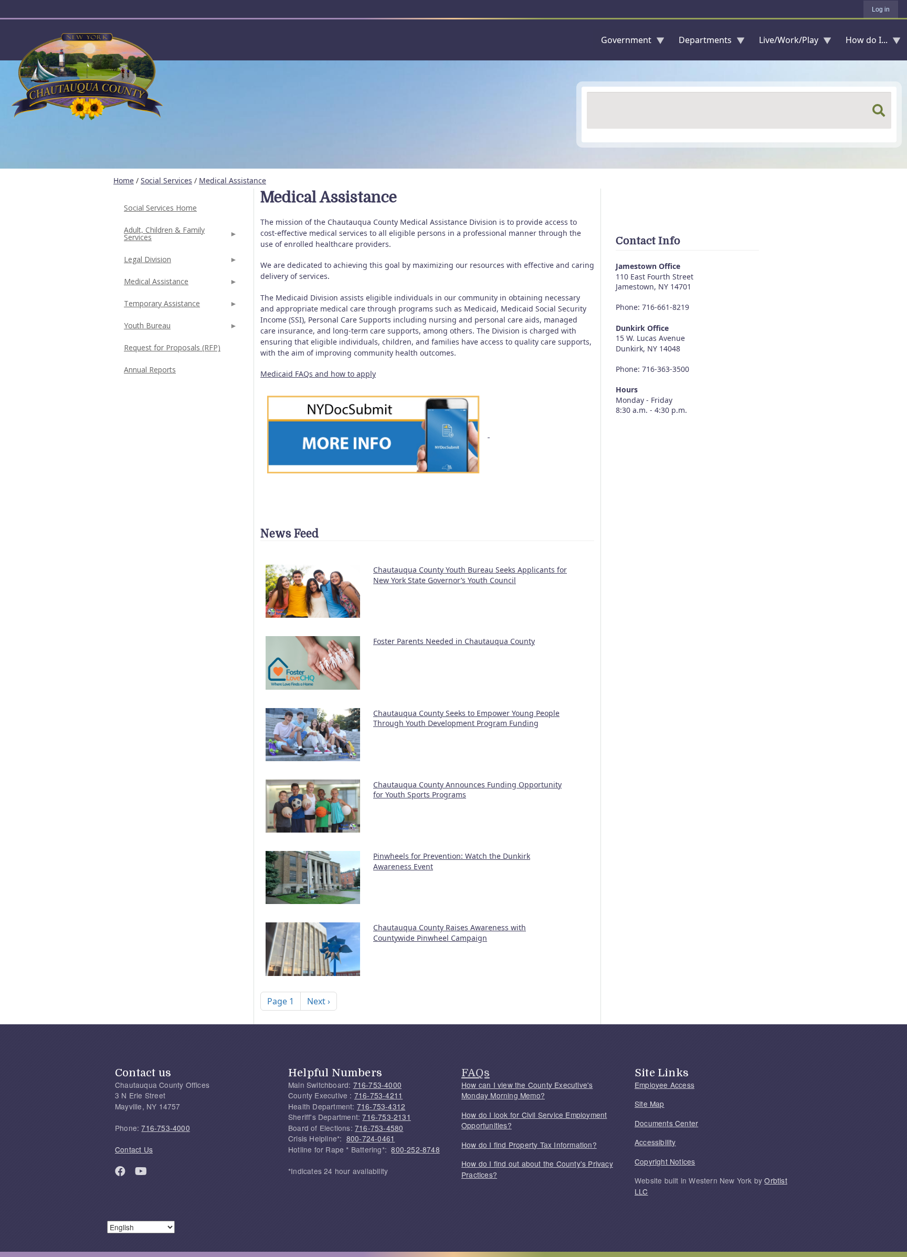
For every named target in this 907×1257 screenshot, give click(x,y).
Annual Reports (150, 370)
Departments (701, 42)
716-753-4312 (381, 1106)
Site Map (650, 1103)
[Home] (8, 40)
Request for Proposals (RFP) (172, 347)
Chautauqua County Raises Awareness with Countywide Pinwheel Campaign (449, 932)
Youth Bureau (146, 328)
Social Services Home (160, 208)
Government (622, 42)
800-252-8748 (415, 1149)
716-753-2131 (386, 1116)
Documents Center (666, 1123)
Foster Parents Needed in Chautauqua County (454, 641)
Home (123, 180)
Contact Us (134, 1149)
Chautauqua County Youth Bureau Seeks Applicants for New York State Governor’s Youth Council (470, 575)
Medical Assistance (232, 180)
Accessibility (655, 1142)
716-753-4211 (378, 1095)
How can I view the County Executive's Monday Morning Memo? (527, 1090)
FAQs (475, 1072)
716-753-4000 (165, 1128)
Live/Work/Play (784, 42)
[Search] (878, 110)
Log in (881, 9)
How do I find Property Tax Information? (529, 1144)
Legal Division (146, 262)
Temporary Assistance (161, 306)
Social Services (166, 180)
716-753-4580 (379, 1128)
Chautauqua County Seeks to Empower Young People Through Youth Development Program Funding (466, 718)
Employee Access (664, 1084)
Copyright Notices (665, 1161)
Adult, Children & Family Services (163, 236)
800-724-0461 (370, 1138)
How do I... (862, 42)
